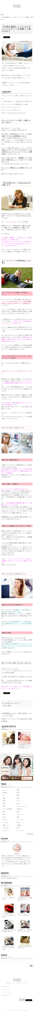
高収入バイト (6, 825)
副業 (9, 705)
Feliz (17, 6)
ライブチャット (7, 830)
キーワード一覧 (6, 989)
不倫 (18, 828)
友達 (4, 803)
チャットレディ (21, 830)
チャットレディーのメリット (10, 107)
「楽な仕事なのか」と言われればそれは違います (17, 101)
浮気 (18, 817)
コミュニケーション (22, 806)
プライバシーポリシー (8, 992)
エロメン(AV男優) (7, 809)
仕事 (4, 705)
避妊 (18, 811)
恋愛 (4, 798)
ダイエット (5, 819)
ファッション (20, 819)
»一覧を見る (29, 834)
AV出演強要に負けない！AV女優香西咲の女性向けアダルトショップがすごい (25, 899)
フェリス (16, 1010)
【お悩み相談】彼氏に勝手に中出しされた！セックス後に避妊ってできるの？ (8, 948)
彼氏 (18, 790)
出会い (18, 803)
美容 (4, 801)
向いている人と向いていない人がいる (13, 113)
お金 (18, 798)
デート (18, 801)
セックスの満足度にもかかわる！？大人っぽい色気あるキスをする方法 (8, 915)
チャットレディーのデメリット (11, 110)
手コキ (18, 822)
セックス (5, 790)
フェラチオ (5, 822)
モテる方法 (5, 828)
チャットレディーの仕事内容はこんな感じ (14, 104)
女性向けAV (20, 809)
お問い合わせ (5, 995)
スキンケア (19, 814)
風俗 (4, 811)
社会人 (4, 817)
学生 (4, 814)
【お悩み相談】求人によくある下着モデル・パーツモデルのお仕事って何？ (24, 746)
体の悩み (5, 792)
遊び (18, 792)
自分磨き (19, 825)
